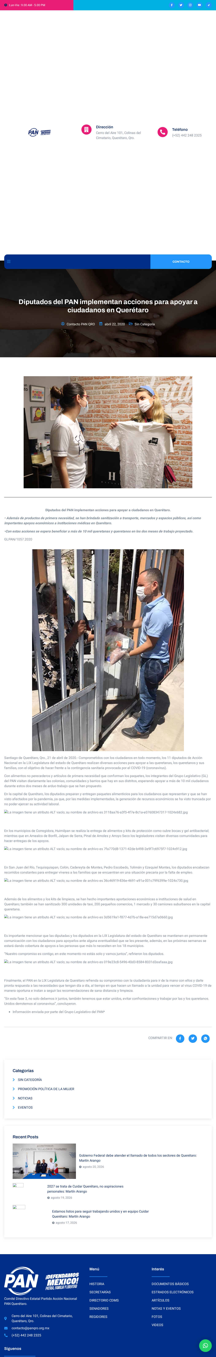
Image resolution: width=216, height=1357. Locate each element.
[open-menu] (8, 261)
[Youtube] (199, 5)
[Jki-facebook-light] (172, 5)
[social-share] (180, 1038)
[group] (108, 817)
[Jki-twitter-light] (181, 5)
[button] (205, 1345)
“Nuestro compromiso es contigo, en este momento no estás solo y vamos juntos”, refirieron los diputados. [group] (84, 953)
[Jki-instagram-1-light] (190, 5)
